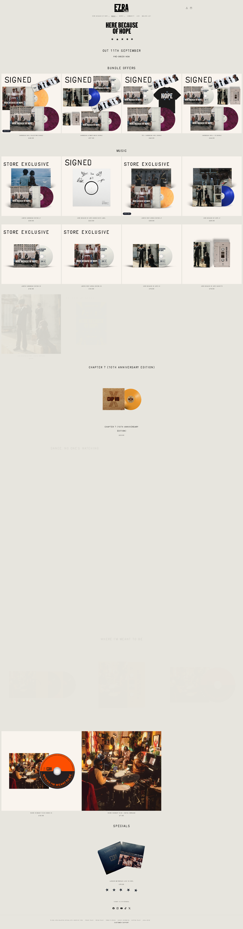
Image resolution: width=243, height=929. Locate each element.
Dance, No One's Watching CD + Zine (41, 622)
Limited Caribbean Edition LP (31, 218)
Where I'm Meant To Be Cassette (121, 724)
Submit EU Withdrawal (121, 901)
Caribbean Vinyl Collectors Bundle (31, 135)
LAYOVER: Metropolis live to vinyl (121, 881)
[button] (100, 16)
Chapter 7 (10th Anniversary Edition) (121, 429)
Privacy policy (89, 920)
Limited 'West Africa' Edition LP (151, 218)
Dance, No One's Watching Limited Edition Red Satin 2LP (121, 534)
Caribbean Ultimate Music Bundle (91, 135)
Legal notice (146, 920)
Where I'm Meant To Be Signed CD (41, 813)
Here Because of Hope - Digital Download (31, 354)
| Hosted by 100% (78, 920)
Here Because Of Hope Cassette (212, 286)
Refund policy (100, 920)
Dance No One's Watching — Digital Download (121, 622)
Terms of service (111, 920)
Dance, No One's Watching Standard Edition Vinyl (41, 534)
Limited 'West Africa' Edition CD (91, 286)
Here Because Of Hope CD (151, 286)
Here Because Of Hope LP (211, 218)
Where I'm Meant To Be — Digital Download (121, 813)
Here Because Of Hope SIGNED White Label (91, 218)
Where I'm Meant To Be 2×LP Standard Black (41, 724)
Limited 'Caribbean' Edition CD (31, 286)
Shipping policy (136, 920)
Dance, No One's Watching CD (201, 534)
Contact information (123, 920)
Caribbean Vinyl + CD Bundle (211, 135)
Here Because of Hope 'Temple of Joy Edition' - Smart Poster (91, 354)
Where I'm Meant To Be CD (201, 724)
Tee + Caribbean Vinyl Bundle (152, 135)
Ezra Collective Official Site (64, 920)
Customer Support (121, 922)
